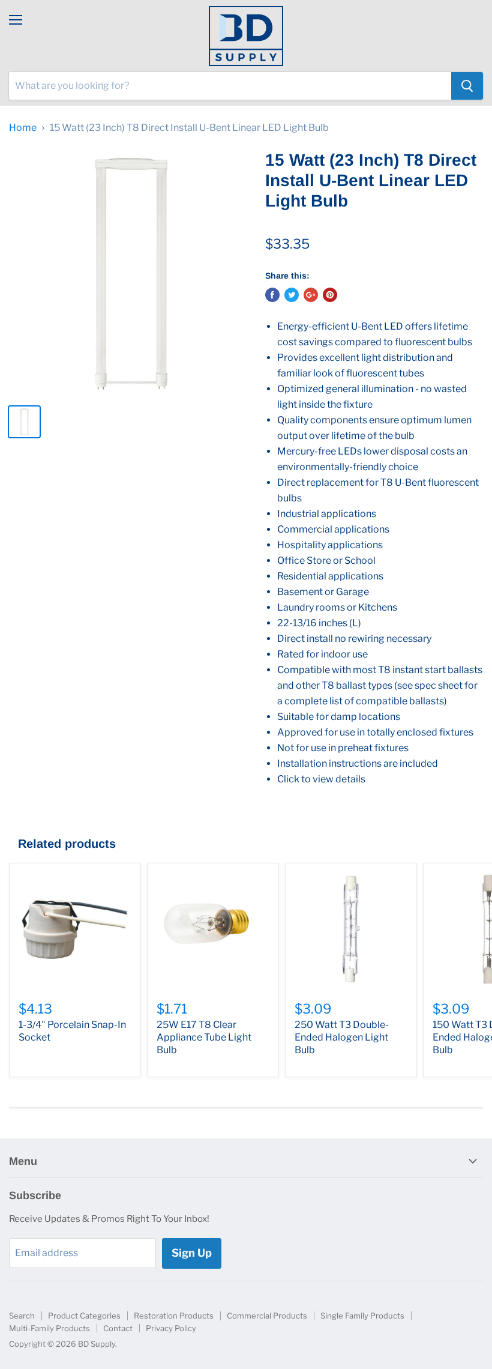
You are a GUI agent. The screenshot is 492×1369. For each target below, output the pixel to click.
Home (23, 127)
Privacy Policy (171, 1328)
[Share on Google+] (311, 295)
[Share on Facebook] (272, 295)
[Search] (467, 86)
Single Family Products (362, 1315)
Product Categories (84, 1315)
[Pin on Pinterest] (330, 295)
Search (22, 1315)
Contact (118, 1328)
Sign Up (192, 1253)
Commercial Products (267, 1315)
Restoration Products (174, 1315)
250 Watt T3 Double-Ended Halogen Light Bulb (342, 1037)
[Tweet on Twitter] (291, 295)
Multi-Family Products (49, 1328)
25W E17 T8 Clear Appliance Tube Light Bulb (204, 1037)
